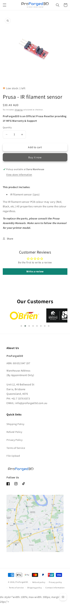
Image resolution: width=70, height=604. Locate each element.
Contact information (55, 587)
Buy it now (35, 157)
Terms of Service (16, 447)
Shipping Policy (15, 424)
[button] (4, 5)
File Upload (13, 455)
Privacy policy (55, 582)
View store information (19, 174)
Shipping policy (34, 587)
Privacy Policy (14, 439)
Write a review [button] (35, 271)
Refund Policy (14, 431)
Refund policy (38, 582)
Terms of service (16, 587)
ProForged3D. (21, 582)
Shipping (18, 109)
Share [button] (10, 238)
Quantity (7, 127)
